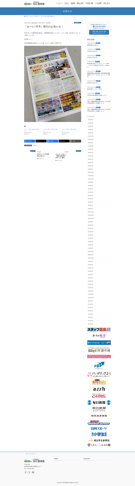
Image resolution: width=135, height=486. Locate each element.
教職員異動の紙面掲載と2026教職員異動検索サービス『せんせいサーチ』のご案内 (98, 75)
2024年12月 (91, 172)
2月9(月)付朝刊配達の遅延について (97, 95)
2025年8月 (90, 146)
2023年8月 (90, 225)
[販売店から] (29, 156)
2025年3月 (90, 162)
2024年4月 (90, 198)
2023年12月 (91, 212)
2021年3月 (90, 320)
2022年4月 (90, 277)
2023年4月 (90, 238)
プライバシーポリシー (30, 453)
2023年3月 (90, 241)
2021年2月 (90, 324)
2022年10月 (91, 258)
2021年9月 (90, 301)
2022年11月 (91, 254)
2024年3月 (90, 202)
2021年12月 (91, 291)
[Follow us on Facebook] (25, 472)
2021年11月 (91, 294)
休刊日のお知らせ (92, 51)
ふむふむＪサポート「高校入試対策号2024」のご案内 (61, 155)
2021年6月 (90, 310)
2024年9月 (90, 182)
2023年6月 (90, 231)
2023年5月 (90, 235)
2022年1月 (90, 287)
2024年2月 (90, 205)
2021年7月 (90, 307)
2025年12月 (91, 136)
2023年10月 (91, 218)
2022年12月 (91, 251)
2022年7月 (90, 268)
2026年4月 (90, 123)
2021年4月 (90, 317)
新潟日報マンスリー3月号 (94, 89)
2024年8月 (90, 185)
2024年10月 (91, 179)
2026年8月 (90, 119)
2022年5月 (90, 274)
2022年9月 (90, 261)
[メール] (33, 472)
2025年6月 (90, 152)
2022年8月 (90, 264)
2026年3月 (90, 126)
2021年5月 (90, 314)
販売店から (77, 22)
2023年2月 (90, 245)
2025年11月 (91, 139)
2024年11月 (91, 175)
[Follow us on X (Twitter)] (29, 472)
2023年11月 (91, 215)
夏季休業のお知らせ (93, 45)
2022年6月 (90, 271)
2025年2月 (90, 165)
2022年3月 (90, 281)
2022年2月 (90, 284)
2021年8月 (90, 304)
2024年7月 (90, 188)
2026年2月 (90, 129)
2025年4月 (90, 159)
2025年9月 (90, 142)
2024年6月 (90, 192)
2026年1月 (90, 132)
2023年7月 (90, 228)
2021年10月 (91, 297)
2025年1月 (90, 169)
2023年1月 (90, 248)
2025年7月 (90, 149)
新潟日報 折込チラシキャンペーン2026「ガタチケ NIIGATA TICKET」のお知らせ (98, 65)
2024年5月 (90, 195)
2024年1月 (90, 208)
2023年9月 (90, 221)
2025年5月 (90, 156)
